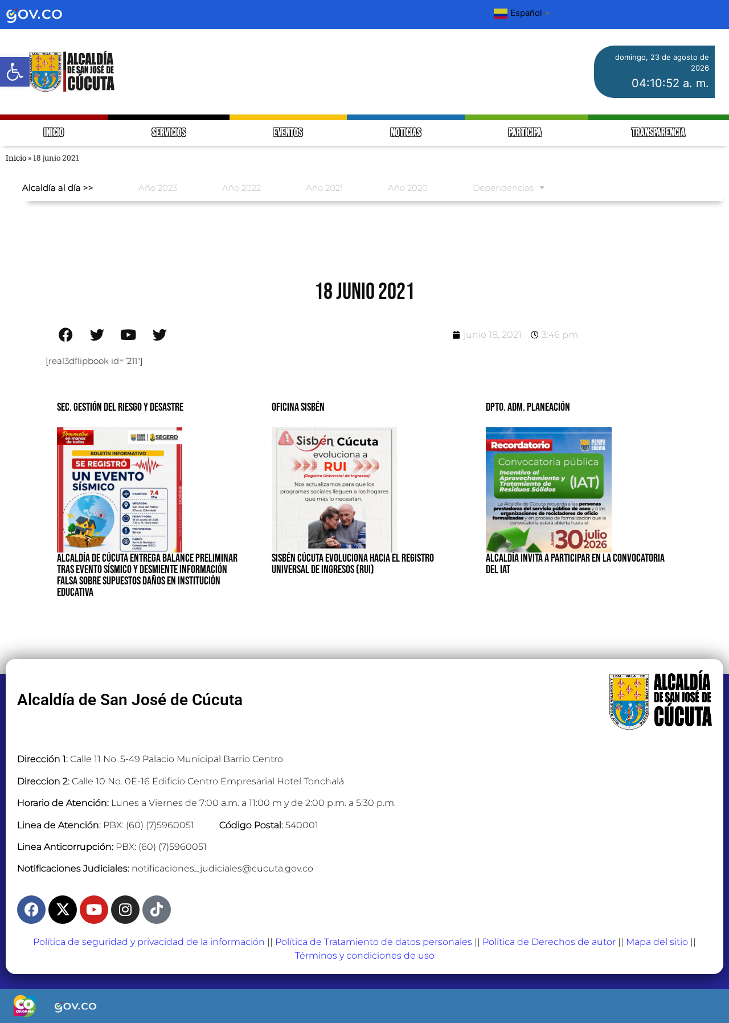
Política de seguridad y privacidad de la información (149, 941)
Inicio (16, 158)
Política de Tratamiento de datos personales (373, 941)
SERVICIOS (169, 133)
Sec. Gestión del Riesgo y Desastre (120, 407)
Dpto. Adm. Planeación (528, 407)
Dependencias (503, 187)
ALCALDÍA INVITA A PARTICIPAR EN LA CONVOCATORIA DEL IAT (575, 563)
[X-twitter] (62, 909)
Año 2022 (241, 187)
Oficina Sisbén (298, 407)
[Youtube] (94, 909)
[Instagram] (125, 909)
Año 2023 (157, 187)
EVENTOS (287, 133)
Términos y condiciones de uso (365, 955)
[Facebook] (31, 909)
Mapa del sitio (657, 941)
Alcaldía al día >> (57, 187)
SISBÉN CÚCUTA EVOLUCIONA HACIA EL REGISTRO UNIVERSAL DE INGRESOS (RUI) (353, 563)
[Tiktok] (156, 909)
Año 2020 (408, 187)
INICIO (54, 133)
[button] (15, 72)
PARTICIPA (526, 133)
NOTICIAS (406, 133)
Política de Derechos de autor (549, 941)
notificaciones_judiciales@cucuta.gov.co (222, 868)
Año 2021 (324, 187)
